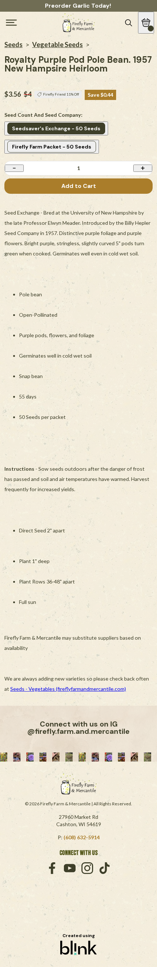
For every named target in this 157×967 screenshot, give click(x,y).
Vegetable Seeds (57, 45)
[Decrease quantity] (14, 168)
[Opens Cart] (146, 23)
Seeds (13, 45)
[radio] (56, 128)
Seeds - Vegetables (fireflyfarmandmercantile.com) (68, 689)
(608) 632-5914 (82, 837)
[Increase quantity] (142, 168)
